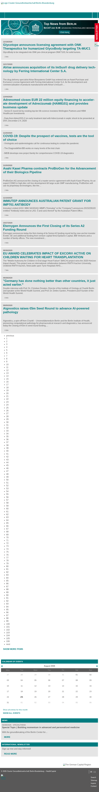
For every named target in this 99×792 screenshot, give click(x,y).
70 (7, 537)
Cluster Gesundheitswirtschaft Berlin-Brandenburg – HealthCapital (31, 771)
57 (7, 500)
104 (8, 635)
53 (7, 488)
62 (7, 514)
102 (8, 630)
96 (7, 612)
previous (10, 336)
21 (7, 396)
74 (7, 549)
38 (7, 445)
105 (8, 638)
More (7, 737)
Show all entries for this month (15, 710)
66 (7, 526)
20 (7, 393)
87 (7, 586)
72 (7, 543)
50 (7, 480)
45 (7, 465)
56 (7, 497)
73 (7, 546)
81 (7, 569)
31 (7, 425)
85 (7, 581)
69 (7, 535)
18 (7, 387)
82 (7, 572)
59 (7, 506)
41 (7, 454)
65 (7, 523)
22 (7, 399)
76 (7, 555)
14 (7, 376)
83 (7, 575)
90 (7, 595)
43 (7, 460)
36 (7, 439)
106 (8, 641)
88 (7, 589)
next (8, 644)
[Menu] (7, 15)
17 (7, 385)
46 (7, 468)
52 (7, 485)
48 (7, 474)
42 (7, 457)
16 (7, 382)
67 (7, 529)
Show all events (11, 713)
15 (7, 379)
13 (7, 373)
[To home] (27, 4)
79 (7, 563)
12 (7, 370)
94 (7, 607)
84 (7, 578)
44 (7, 462)
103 (8, 633)
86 (7, 583)
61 (7, 511)
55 (7, 494)
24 (7, 405)
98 (7, 618)
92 (7, 601)
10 (7, 364)
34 (7, 434)
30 (7, 422)
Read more (10, 754)
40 (7, 451)
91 (7, 598)
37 (7, 442)
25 (7, 408)
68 (7, 532)
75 (7, 552)
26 (7, 411)
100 (8, 624)
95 (7, 609)
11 (7, 367)
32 (7, 428)
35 (7, 436)
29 (7, 419)
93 (7, 604)
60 (7, 509)
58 (7, 503)
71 (7, 540)
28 (7, 416)
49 (7, 477)
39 (7, 448)
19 (7, 390)
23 (7, 402)
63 (7, 517)
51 (7, 483)
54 (7, 491)
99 (7, 621)
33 (7, 431)
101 (8, 627)
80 (7, 566)
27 (7, 413)
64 (7, 520)
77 (7, 558)
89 (7, 592)
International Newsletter (16, 744)
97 (7, 615)
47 (7, 471)
